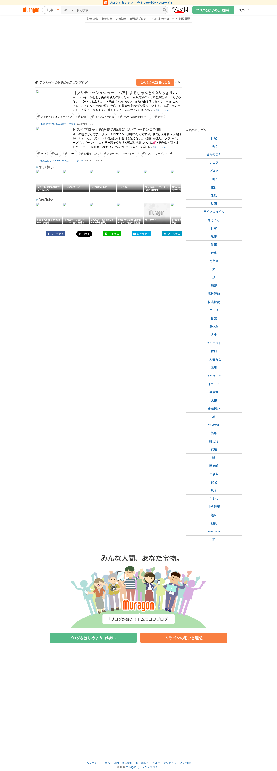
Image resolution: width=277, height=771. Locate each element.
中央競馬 (214, 506)
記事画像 (92, 18)
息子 (214, 490)
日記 (214, 138)
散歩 (214, 236)
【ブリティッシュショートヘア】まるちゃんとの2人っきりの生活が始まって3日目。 (144, 92)
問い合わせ (170, 763)
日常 (214, 228)
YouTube (213, 531)
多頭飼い (214, 408)
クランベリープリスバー (158, 153)
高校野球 (214, 293)
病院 (214, 285)
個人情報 (127, 763)
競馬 (214, 367)
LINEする (114, 234)
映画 (214, 203)
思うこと (214, 220)
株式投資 (214, 302)
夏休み (213, 326)
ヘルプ (156, 763)
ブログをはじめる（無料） (214, 10)
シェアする (57, 234)
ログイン (244, 10)
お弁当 (213, 261)
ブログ (213, 170)
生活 (214, 195)
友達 (214, 449)
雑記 (214, 482)
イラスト (214, 384)
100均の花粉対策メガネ (136, 116)
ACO (43, 153)
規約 (116, 763)
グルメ (213, 310)
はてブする (143, 234)
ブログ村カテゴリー (162, 18)
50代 (214, 146)
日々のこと (213, 154)
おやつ (213, 498)
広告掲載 (185, 763)
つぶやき (214, 425)
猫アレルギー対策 (104, 116)
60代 (214, 179)
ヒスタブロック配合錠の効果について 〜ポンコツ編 (117, 129)
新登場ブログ (138, 18)
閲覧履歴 (184, 18)
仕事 (214, 253)
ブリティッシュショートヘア (56, 116)
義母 (214, 433)
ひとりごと (213, 375)
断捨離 (213, 465)
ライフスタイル (213, 211)
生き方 (213, 474)
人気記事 (121, 18)
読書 (214, 400)
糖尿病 (213, 392)
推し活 (213, 441)
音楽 (214, 318)
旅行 (214, 187)
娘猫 (83, 116)
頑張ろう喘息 (91, 153)
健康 (214, 244)
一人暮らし (213, 359)
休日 (214, 351)
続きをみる (163, 110)
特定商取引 (142, 763)
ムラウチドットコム (98, 763)
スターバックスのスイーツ (122, 153)
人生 (214, 334)
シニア (213, 162)
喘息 (56, 153)
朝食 (214, 523)
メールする (174, 234)
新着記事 (107, 18)
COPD (71, 153)
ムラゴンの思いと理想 (184, 637)
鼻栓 (160, 116)
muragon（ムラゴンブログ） (143, 767)
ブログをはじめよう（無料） (93, 637)
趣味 (214, 515)
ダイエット (213, 343)
